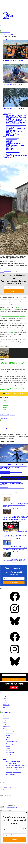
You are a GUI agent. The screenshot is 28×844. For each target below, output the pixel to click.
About (8, 14)
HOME (5, 696)
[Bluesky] (14, 626)
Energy (9, 142)
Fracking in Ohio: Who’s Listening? (15, 129)
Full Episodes (8, 34)
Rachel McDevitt (5, 471)
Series (5, 114)
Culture (9, 140)
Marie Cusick (7, 271)
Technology (20, 488)
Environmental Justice (15, 143)
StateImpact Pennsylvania (20, 432)
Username (2, 789)
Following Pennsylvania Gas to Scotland (16, 125)
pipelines (12, 415)
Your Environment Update (16, 155)
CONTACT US (6, 700)
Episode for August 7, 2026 (13, 108)
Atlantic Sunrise (11, 332)
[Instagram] (14, 614)
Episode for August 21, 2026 (13, 60)
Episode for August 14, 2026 (14, 84)
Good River (10, 127)
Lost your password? (11, 807)
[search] (15, 492)
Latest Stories (13, 488)
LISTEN (5, 703)
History (9, 147)
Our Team (9, 15)
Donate (5, 715)
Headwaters (11, 130)
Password (2, 792)
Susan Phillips (4, 487)
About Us (6, 13)
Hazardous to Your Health (14, 132)
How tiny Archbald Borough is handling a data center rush (12, 363)
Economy (9, 141)
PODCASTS (6, 705)
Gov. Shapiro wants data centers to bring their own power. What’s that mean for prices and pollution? (13, 467)
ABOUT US (6, 698)
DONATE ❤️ (6, 707)
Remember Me (11, 805)
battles (9, 299)
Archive (6, 18)
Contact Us (10, 16)
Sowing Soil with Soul (15, 119)
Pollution (10, 150)
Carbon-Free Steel (13, 116)
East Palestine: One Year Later (16, 118)
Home (4, 720)
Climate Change (12, 138)
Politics (9, 148)
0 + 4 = (3, 801)
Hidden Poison (12, 133)
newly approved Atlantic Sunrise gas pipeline (13, 316)
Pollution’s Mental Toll (16, 120)
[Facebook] (14, 602)
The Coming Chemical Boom (17, 123)
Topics (5, 137)
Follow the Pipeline (14, 124)
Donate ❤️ (7, 157)
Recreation (10, 151)
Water (8, 154)
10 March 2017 (4, 415)
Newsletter (6, 718)
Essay (8, 144)
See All (6, 39)
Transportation (13, 152)
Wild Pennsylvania (13, 121)
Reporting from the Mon (16, 115)
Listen (4, 724)
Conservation (11, 139)
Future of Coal (12, 135)
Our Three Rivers (13, 134)
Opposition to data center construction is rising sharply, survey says (12, 483)
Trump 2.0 (10, 153)
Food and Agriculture (15, 145)
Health (9, 146)
